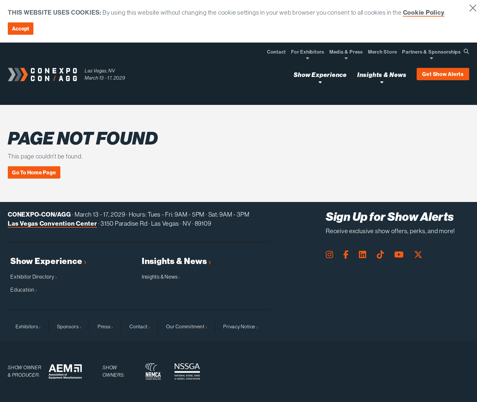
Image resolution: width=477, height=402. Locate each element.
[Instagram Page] (329, 254)
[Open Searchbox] (466, 51)
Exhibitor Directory (32, 276)
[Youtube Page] (399, 254)
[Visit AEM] (65, 371)
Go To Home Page (34, 172)
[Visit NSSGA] (187, 371)
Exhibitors (27, 326)
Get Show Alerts (443, 74)
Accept (20, 28)
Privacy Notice (239, 326)
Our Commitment (185, 326)
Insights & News (175, 261)
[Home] (42, 74)
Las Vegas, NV (100, 71)
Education (22, 289)
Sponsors (68, 326)
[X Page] (418, 254)
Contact (138, 326)
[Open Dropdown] (307, 58)
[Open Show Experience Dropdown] (320, 82)
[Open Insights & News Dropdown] (381, 82)
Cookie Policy (424, 12)
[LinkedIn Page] (362, 254)
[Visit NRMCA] (153, 371)
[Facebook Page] (346, 254)
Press (105, 326)
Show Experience (47, 261)
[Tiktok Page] (380, 254)
